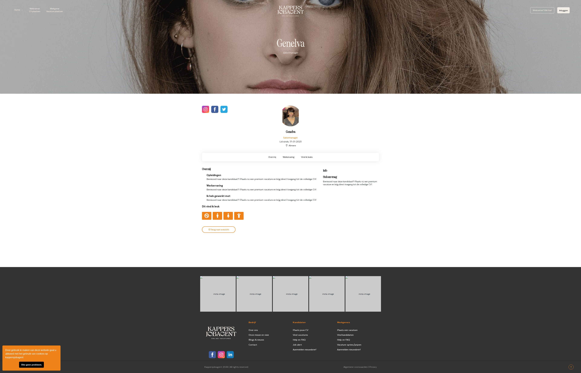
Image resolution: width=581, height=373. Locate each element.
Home (17, 9)
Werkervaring (288, 157)
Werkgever (54, 10)
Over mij (272, 157)
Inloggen (563, 10)
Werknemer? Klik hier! (542, 10)
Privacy (373, 367)
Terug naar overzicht (220, 229)
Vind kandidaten (345, 334)
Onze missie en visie (259, 334)
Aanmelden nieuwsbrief (304, 349)
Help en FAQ (299, 339)
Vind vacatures (300, 334)
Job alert (297, 344)
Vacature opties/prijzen (349, 344)
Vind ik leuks (307, 157)
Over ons (253, 329)
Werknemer (34, 10)
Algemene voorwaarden (355, 367)
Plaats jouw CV (300, 329)
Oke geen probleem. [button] (31, 364)
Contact (253, 344)
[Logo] (290, 10)
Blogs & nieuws (256, 339)
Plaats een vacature (347, 329)
